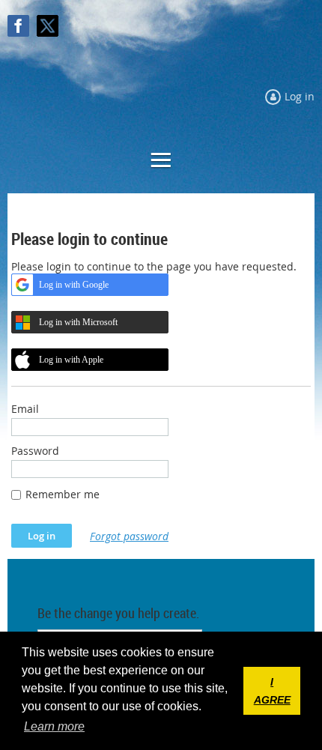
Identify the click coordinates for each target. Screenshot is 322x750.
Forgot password (129, 536)
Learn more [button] (54, 726)
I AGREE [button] (272, 691)
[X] (47, 26)
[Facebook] (18, 26)
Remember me (62, 494)
